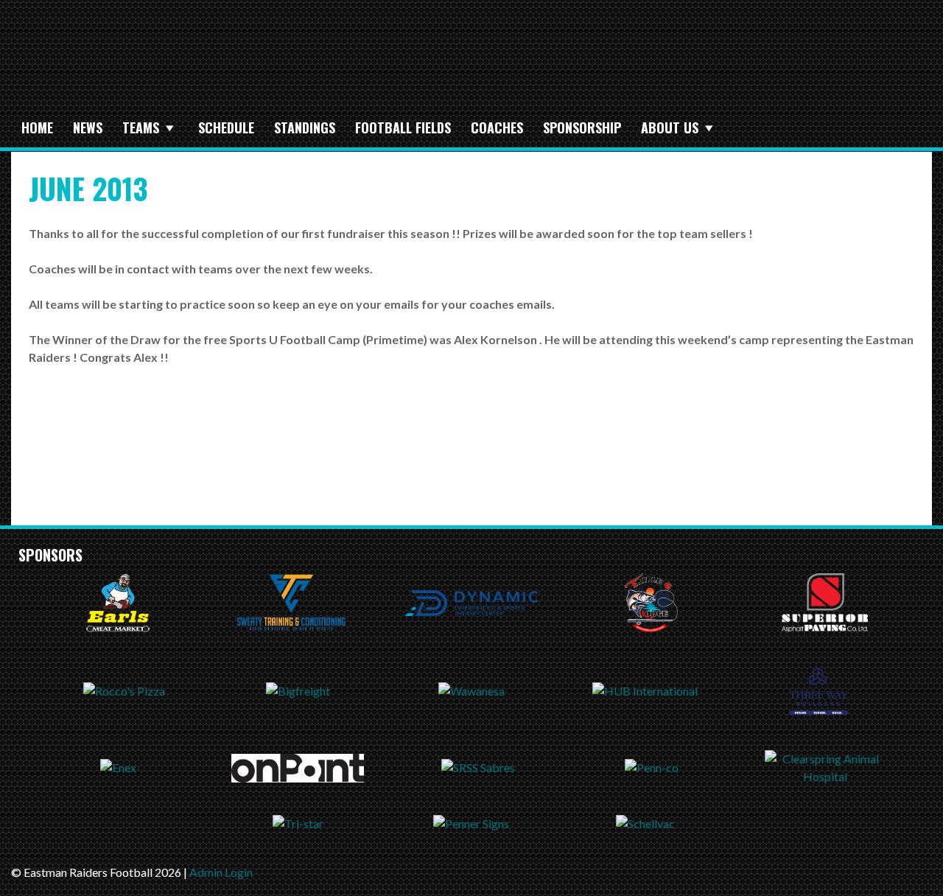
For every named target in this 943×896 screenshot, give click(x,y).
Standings (304, 127)
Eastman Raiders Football (261, 64)
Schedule (226, 127)
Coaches (497, 127)
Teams (140, 127)
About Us (669, 127)
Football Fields (403, 127)
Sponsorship (582, 127)
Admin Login (221, 872)
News (87, 127)
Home (37, 127)
